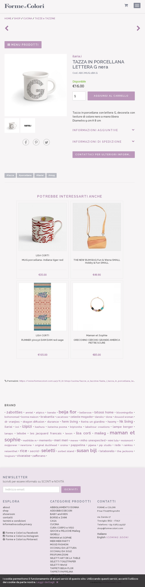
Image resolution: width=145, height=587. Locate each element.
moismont (127, 440)
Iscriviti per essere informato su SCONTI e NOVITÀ (33, 479)
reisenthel (11, 451)
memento (45, 440)
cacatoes (62, 416)
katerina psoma (57, 426)
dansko (99, 416)
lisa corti (83, 433)
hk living (126, 421)
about (6, 507)
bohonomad (12, 416)
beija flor (67, 411)
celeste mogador (81, 416)
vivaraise (23, 456)
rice (23, 451)
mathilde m (30, 440)
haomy (112, 421)
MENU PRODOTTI (24, 44)
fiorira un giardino (93, 421)
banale (51, 412)
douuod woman (123, 416)
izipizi (27, 426)
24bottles (14, 412)
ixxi (17, 426)
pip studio (105, 445)
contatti (8, 517)
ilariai (8, 427)
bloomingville (124, 412)
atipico (40, 412)
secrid (34, 451)
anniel (29, 412)
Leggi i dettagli (45, 582)
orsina (64, 445)
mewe (74, 440)
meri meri (61, 440)
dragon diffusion (33, 421)
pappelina (78, 445)
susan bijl (87, 450)
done (109, 416)
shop (5, 510)
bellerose (85, 412)
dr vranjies (12, 421)
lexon (68, 433)
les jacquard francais (46, 433)
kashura (40, 426)
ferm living (70, 421)
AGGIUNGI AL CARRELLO (111, 96)
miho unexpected (93, 440)
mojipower (11, 445)
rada (118, 445)
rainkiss (128, 445)
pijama (92, 445)
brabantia (47, 417)
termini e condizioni (14, 520)
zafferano (39, 456)
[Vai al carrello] (126, 5)
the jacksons (125, 451)
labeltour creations (97, 426)
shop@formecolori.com (110, 528)
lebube (21, 433)
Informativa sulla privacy (17, 524)
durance (53, 421)
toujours (10, 456)
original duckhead (46, 445)
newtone (26, 445)
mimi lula (113, 440)
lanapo (9, 433)
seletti (48, 450)
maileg (100, 433)
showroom (9, 514)
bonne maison (30, 416)
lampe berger (123, 427)
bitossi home (103, 412)
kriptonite (76, 426)
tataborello (106, 451)
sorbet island (66, 451)
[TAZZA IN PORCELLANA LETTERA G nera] (36, 85)
